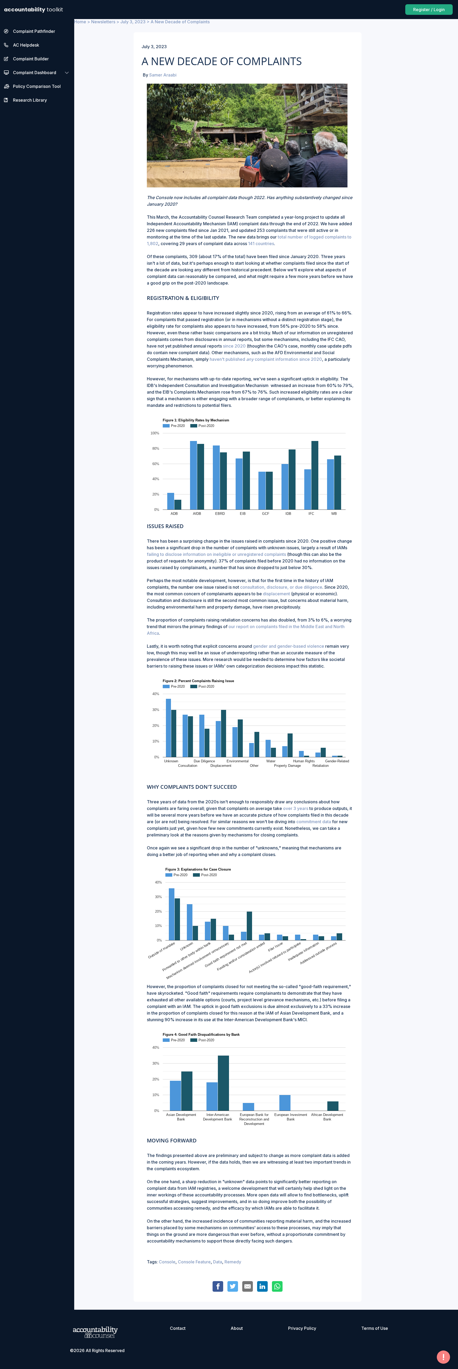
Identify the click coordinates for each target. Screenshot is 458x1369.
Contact (178, 1328)
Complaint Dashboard (34, 72)
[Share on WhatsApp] (277, 1286)
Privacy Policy (302, 1328)
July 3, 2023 (133, 21)
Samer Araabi (163, 75)
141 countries (261, 243)
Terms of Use (374, 1328)
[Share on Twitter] (232, 1286)
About (237, 1328)
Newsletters (103, 21)
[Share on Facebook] (218, 1286)
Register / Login (429, 9)
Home (80, 21)
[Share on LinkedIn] (262, 1286)
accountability (33, 9)
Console (167, 1261)
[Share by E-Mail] (247, 1286)
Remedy (232, 1261)
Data (217, 1261)
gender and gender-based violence (288, 646)
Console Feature (194, 1261)
